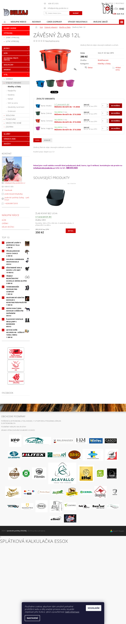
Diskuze (47, 140)
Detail (71, 231)
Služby (7, 134)
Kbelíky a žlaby (14, 86)
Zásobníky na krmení (16, 107)
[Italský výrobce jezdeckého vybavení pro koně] (62, 473)
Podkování (11, 119)
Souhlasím (93, 608)
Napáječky (12, 90)
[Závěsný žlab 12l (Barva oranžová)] (37, 105)
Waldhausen (103, 60)
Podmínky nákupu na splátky (13, 427)
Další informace (72, 612)
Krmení (7, 69)
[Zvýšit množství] (107, 104)
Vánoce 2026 (10, 139)
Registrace (120, 3)
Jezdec (7, 48)
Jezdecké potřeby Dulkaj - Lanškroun (17, 198)
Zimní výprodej (12, 37)
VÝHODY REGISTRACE (77, 21)
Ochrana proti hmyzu (11, 59)
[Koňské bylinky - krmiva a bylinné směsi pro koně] (113, 506)
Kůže (4, 220)
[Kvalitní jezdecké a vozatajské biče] (26, 473)
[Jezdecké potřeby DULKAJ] (22, 12)
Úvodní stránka (5, 22)
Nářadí (10, 99)
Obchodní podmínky (13, 416)
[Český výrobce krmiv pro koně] (39, 473)
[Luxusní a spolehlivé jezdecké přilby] (111, 441)
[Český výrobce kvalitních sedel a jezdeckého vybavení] (37, 441)
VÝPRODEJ (8, 33)
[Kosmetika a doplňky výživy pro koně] (93, 455)
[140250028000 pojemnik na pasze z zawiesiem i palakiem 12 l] (37, 113)
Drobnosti (12, 111)
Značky (7, 144)
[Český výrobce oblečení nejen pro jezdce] (33, 455)
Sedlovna (10, 115)
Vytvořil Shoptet (118, 531)
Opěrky (5, 223)
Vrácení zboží (100, 21)
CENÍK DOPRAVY (54, 21)
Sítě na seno (13, 103)
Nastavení (32, 618)
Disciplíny (8, 65)
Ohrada (9, 79)
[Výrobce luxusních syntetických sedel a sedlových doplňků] (96, 441)
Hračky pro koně (13, 123)
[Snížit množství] (107, 107)
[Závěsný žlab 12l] (37, 128)
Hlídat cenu (118, 68)
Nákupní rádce (18, 21)
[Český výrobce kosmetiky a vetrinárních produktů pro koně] (14, 473)
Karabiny (11, 95)
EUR (118, 14)
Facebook (8, 190)
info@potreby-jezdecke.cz (15, 183)
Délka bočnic (8, 227)
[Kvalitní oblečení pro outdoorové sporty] (14, 455)
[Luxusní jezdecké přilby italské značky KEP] (15, 441)
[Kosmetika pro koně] (111, 455)
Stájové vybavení (13, 83)
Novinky (36, 21)
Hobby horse (10, 28)
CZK (114, 14)
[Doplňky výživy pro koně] (100, 473)
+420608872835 (11, 203)
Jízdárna (9, 127)
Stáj (5, 74)
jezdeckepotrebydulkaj (14, 194)
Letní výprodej (12, 41)
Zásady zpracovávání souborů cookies (18, 430)
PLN (122, 14)
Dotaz (90, 67)
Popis (37, 140)
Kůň (6, 53)
